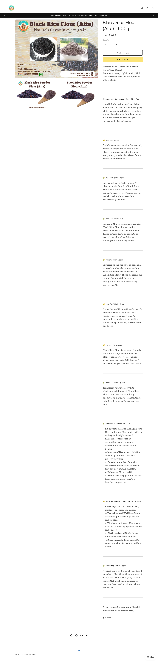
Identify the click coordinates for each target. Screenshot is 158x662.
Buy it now (122, 59)
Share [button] (108, 618)
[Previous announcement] (4, 15)
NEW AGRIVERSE (29, 654)
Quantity (106, 40)
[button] (4, 8)
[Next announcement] (153, 15)
